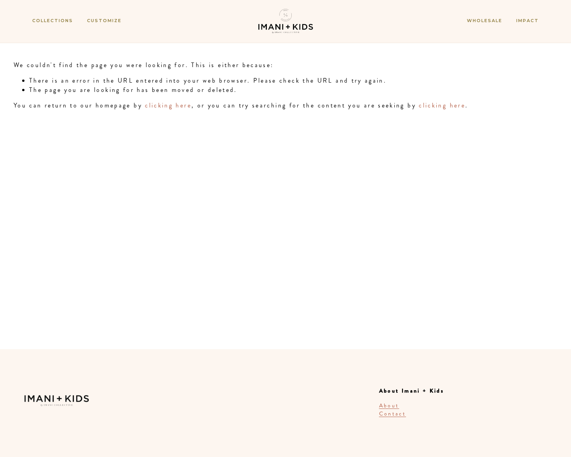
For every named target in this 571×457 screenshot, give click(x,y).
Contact (392, 413)
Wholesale (484, 20)
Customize (104, 20)
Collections (52, 20)
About (389, 405)
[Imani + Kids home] (285, 29)
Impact (527, 20)
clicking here (168, 105)
